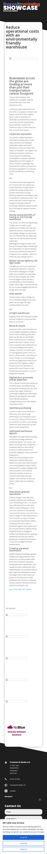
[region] (23, 836)
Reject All (23, 849)
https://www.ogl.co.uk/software (20, 589)
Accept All (23, 837)
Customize (23, 843)
